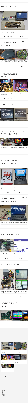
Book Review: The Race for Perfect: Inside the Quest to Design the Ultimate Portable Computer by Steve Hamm (10, 161)
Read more (14, 64)
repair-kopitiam (4, 389)
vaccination (3, 395)
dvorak (3, 392)
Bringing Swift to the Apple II (6, 351)
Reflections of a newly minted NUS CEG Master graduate (9, 75)
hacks (11, 36)
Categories (3, 376)
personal (8, 98)
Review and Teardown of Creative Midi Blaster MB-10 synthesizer (10, 44)
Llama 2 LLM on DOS (7, 104)
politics (3, 387)
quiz (2, 391)
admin (3, 388)
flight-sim (3, 393)
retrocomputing (8, 36)
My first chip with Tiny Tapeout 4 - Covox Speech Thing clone (10, 235)
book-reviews (8, 192)
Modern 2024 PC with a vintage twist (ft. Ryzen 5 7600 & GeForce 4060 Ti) (10, 133)
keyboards (3, 390)
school (11, 98)
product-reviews (4, 385)
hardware (3, 394)
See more (20, 368)
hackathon (3, 386)
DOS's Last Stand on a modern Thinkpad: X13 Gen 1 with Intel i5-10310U (10, 200)
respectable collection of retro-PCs (9, 290)
